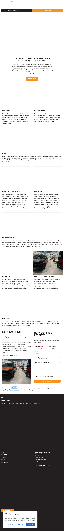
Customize (10, 524)
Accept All (30, 524)
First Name (38, 346)
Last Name (52, 346)
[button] (50, 4)
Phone (37, 357)
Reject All (20, 524)
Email (37, 351)
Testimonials (5, 462)
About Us (4, 455)
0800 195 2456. (16, 355)
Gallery (3, 460)
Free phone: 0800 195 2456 (42, 465)
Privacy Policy (49, 376)
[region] (20, 519)
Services (3, 457)
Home (2, 452)
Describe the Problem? (42, 362)
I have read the (44, 376)
